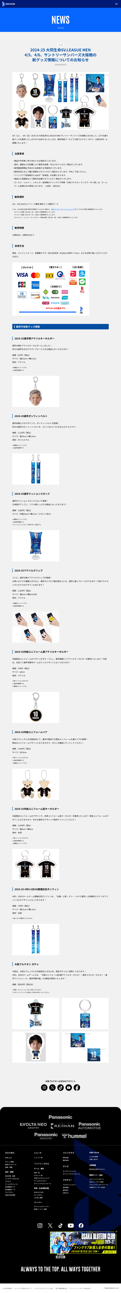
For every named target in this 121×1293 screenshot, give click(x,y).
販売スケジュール (10, 1164)
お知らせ (66, 1193)
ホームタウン (38, 1195)
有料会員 (66, 1157)
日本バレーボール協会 (96, 1182)
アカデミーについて (69, 1185)
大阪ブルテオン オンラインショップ (62, 209)
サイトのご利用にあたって (23, 1288)
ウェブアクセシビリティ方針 (44, 1288)
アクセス (8, 1181)
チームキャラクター (40, 1181)
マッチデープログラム (12, 1179)
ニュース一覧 (38, 1157)
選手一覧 (37, 1173)
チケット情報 (9, 1162)
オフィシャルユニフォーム (42, 1183)
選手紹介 (66, 1190)
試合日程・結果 (10, 1176)
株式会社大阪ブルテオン (97, 1169)
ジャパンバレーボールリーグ (98, 1185)
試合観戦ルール (10, 1189)
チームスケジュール (11, 1184)
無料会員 (66, 1160)
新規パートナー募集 (40, 1209)
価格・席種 (8, 1167)
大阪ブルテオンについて (42, 1178)
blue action (38, 1192)
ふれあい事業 (38, 1198)
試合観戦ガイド (10, 1187)
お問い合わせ (93, 1159)
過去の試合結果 (10, 1195)
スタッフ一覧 (38, 1175)
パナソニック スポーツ (96, 1179)
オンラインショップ (69, 1171)
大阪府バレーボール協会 (97, 1187)
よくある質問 (93, 1157)
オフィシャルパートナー (42, 1206)
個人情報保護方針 (61, 1288)
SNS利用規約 (8, 1288)
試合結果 (66, 1187)
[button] (116, 4)
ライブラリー (9, 1192)
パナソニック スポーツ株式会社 (80, 1288)
